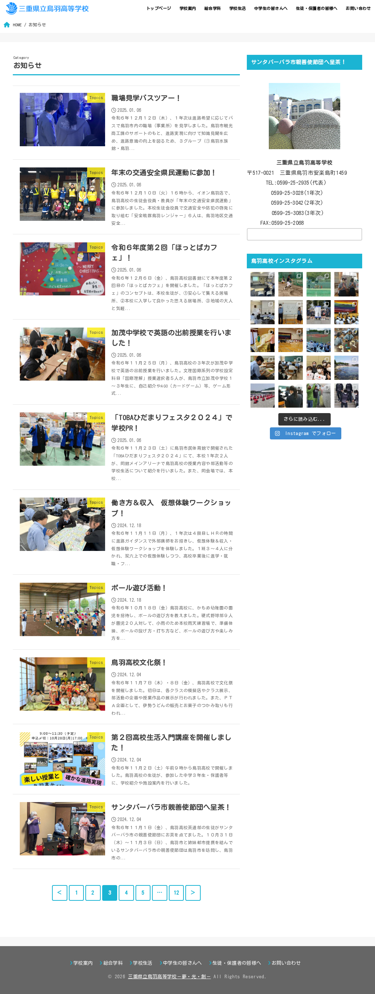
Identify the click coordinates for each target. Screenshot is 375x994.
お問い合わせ (358, 8)
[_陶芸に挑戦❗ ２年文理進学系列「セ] (262, 368)
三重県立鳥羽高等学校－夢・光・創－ (169, 976)
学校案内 (187, 8)
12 (176, 892)
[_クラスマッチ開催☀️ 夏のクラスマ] (290, 340)
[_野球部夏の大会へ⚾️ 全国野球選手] (319, 340)
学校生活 (237, 8)
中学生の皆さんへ (270, 8)
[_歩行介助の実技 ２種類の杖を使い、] (346, 395)
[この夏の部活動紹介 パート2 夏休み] (319, 284)
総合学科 (212, 8)
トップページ (158, 8)
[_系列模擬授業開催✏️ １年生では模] (290, 368)
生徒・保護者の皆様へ (317, 8)
